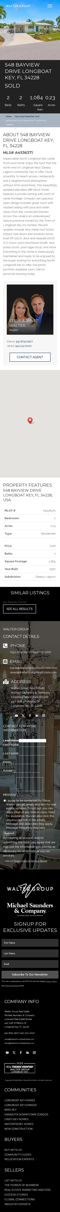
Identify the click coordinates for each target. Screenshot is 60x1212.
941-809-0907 (11, 1033)
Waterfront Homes (18, 1124)
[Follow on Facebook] (30, 715)
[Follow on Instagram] (43, 715)
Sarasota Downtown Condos (26, 1114)
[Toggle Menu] (49, 5)
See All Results (19, 609)
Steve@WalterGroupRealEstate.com (33, 668)
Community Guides (17, 1154)
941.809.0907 (24, 341)
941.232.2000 (23, 345)
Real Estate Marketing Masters (27, 1189)
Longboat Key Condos (20, 1105)
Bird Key (10, 1109)
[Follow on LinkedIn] (37, 715)
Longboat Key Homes (19, 1100)
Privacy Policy (51, 981)
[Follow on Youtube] (16, 715)
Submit (9, 833)
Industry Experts (17, 1204)
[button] (30, 30)
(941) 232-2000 (41, 652)
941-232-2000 (27, 1033)
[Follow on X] (23, 715)
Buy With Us (13, 1149)
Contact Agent (30, 357)
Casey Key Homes (16, 1119)
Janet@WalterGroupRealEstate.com (33, 672)
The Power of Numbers (21, 1185)
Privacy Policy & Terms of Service (30, 861)
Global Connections (19, 1199)
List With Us (13, 1180)
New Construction (18, 1128)
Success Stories (16, 1194)
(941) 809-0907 (20, 652)
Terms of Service (12, 986)
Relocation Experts (19, 1159)
